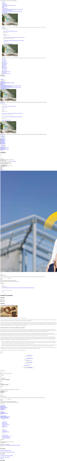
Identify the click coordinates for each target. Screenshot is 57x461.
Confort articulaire (6, 43)
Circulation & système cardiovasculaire (6, 86)
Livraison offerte (29, 355)
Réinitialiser (2, 283)
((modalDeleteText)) (7, 379)
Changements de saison (8, 450)
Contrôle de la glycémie (21, 40)
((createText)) (6, 384)
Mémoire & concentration (12, 5)
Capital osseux (10, 43)
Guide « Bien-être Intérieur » (4, 417)
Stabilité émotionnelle (31, 287)
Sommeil (8, 5)
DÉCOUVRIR (3, 28)
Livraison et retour (2, 405)
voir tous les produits (13, 161)
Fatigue (1, 450)
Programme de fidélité (3, 415)
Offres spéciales (4, 61)
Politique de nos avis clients (4, 407)
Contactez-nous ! (2, 408)
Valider (1, 282)
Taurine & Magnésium (3, 455)
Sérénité (3, 450)
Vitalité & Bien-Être (5, 8)
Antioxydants (8, 455)
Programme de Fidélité (29, 358)
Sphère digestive (5, 6)
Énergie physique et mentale (5, 9)
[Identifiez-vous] (0, 155)
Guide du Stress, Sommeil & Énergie (5, 416)
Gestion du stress (4, 5)
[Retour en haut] (1, 352)
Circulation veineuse (6, 40)
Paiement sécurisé (29, 362)
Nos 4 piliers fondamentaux (4, 413)
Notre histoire (2, 411)
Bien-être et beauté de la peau (19, 9)
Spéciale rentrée (5, 64)
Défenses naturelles (12, 9)
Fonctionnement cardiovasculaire (13, 40)
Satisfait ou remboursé (5, 423)
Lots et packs (4, 62)
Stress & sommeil (5, 4)
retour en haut (2, 392)
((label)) (1, 383)
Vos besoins (3, 3)
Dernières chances (5, 63)
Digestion (3, 7)
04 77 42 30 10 (30, 367)
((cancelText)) (2, 379)
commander (1, 169)
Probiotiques (2, 458)
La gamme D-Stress (3, 412)
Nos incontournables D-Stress (6, 71)
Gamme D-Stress (4, 69)
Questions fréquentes (3, 409)
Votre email (9, 278)
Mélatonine (11, 455)
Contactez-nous (27, 365)
